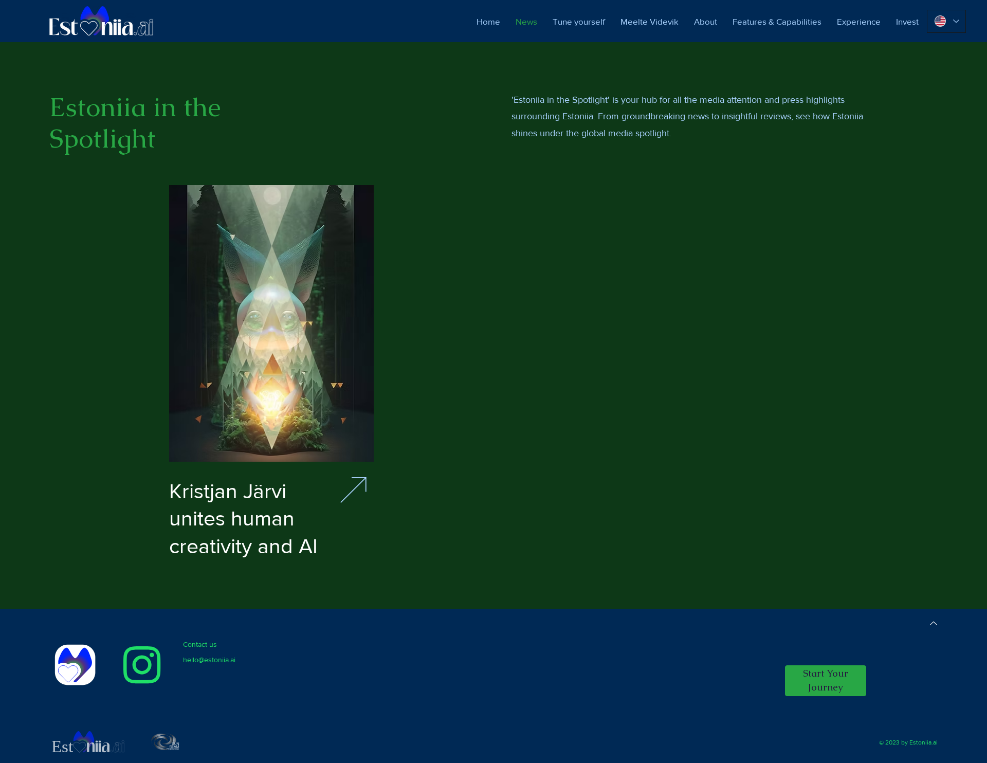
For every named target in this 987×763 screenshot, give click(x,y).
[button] (825, 680)
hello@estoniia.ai (209, 660)
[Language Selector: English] (946, 21)
